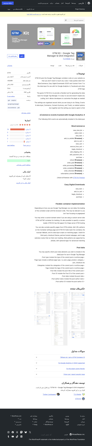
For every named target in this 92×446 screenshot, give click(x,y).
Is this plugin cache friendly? (75, 369)
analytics (13, 100)
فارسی (66, 434)
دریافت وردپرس (8, 3)
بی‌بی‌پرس (17, 422)
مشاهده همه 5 (11, 96)
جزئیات (81, 65)
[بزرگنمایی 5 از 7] (65, 313)
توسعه (52, 65)
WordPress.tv (48, 424)
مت (19, 419)
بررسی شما (26, 145)
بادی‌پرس (18, 424)
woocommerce (12, 107)
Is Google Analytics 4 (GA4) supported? (71, 363)
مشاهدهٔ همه (11, 145)
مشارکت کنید (33, 416)
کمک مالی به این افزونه (23, 183)
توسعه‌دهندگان (49, 422)
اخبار (83, 419)
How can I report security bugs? (74, 374)
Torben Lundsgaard (49, 394)
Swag (34, 424)
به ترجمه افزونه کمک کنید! (34, 14)
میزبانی (83, 422)
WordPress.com (15, 416)
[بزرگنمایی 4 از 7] (65, 294)
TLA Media (66, 59)
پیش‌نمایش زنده (12, 56)
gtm (19, 107)
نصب (59, 65)
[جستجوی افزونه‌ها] (66, 20)
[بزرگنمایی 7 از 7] (48, 318)
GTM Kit (78, 399)
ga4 (9, 100)
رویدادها (35, 419)
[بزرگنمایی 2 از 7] (82, 304)
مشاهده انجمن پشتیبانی (23, 165)
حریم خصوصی (81, 424)
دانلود (21, 56)
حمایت (34, 422)
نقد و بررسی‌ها (70, 65)
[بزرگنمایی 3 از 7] (82, 333)
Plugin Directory (80, 9)
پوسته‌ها (67, 419)
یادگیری (51, 416)
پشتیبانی (9, 65)
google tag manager (13, 104)
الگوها (67, 424)
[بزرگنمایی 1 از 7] (82, 294)
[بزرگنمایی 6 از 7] (48, 294)
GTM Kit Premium (79, 178)
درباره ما (82, 416)
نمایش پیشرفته (25, 113)
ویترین (67, 416)
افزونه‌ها (67, 422)
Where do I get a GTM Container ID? (72, 357)
